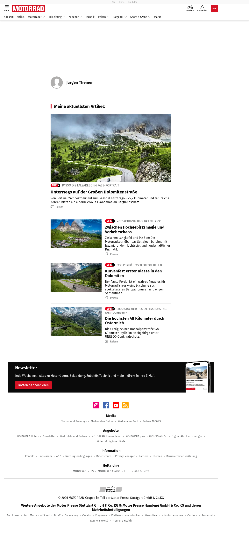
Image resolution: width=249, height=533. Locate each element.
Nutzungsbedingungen (78, 456)
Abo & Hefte (141, 471)
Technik (90, 17)
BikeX (57, 515)
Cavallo (86, 515)
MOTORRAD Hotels (28, 436)
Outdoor (192, 515)
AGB (58, 456)
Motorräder (34, 17)
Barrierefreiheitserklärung (181, 456)
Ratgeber (118, 17)
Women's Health (122, 520)
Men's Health (152, 515)
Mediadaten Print (128, 421)
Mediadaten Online (102, 421)
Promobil (207, 515)
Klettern (116, 515)
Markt (157, 17)
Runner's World (99, 520)
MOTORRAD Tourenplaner (106, 436)
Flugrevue (101, 515)
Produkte (132, 2)
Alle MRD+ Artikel (14, 17)
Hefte (121, 2)
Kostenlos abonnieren (33, 385)
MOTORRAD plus (135, 436)
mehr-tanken (132, 515)
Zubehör (74, 17)
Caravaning (71, 515)
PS (92, 471)
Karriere (143, 456)
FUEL (127, 471)
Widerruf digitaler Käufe (111, 441)
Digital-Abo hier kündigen (187, 436)
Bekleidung (55, 17)
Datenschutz (103, 456)
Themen (157, 456)
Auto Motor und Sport (37, 515)
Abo (114, 2)
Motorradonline (173, 515)
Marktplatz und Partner (73, 436)
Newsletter (49, 436)
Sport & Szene (138, 17)
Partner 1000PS (152, 421)
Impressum (45, 456)
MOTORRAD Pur (158, 436)
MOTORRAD (79, 471)
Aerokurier (13, 515)
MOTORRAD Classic (109, 471)
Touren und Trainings (74, 421)
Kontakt (29, 456)
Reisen (102, 17)
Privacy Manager (125, 456)
